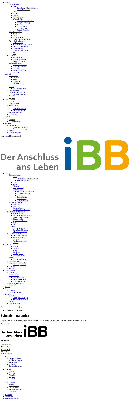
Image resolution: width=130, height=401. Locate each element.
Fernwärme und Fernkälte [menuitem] (25, 21)
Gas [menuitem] (14, 12)
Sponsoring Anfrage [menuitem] (19, 94)
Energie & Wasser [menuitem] (15, 4)
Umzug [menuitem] (11, 101)
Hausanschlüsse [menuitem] (14, 103)
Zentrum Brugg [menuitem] (22, 28)
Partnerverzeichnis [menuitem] (15, 121)
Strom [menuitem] (15, 6)
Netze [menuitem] (15, 35)
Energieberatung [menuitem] (18, 17)
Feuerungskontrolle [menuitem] (19, 110)
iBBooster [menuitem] (8, 123)
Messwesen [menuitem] (16, 34)
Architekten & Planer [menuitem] (20, 70)
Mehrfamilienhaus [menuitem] (19, 57)
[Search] (21, 307)
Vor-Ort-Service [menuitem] (14, 105)
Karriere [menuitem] (11, 87)
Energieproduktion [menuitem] (19, 85)
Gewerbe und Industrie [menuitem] (20, 59)
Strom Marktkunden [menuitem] (23, 10)
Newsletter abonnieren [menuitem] (12, 398)
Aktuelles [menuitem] (12, 96)
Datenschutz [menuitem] (9, 396)
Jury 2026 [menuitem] (12, 131)
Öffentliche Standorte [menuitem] (20, 61)
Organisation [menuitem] (17, 77)
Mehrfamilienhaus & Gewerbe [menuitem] (22, 44)
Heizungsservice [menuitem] (18, 107)
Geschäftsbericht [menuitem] (14, 90)
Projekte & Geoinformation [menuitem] (21, 39)
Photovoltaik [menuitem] (13, 362)
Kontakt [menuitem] (7, 116)
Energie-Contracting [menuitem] (23, 23)
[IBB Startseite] (65, 170)
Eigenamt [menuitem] (20, 24)
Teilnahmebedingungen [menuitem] (20, 129)
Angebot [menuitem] (7, 2)
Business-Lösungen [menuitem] (15, 366)
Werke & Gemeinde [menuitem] (19, 66)
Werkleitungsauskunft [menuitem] (16, 112)
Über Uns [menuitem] (12, 373)
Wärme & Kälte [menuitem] (18, 19)
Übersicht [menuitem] (12, 120)
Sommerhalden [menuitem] (22, 26)
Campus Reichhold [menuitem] (23, 30)
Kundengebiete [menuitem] (18, 83)
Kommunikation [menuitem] (18, 37)
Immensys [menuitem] (16, 72)
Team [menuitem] (15, 79)
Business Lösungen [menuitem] (15, 63)
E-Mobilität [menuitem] (12, 55)
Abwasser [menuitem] (16, 15)
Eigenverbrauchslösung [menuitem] (20, 50)
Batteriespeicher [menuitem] (18, 48)
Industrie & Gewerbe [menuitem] (20, 65)
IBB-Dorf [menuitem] (12, 379)
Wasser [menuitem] (15, 13)
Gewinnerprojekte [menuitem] (15, 132)
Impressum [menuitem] (8, 395)
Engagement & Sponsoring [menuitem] (17, 92)
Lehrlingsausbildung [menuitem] (19, 88)
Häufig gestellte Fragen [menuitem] (20, 127)
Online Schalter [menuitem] (10, 99)
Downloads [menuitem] (12, 114)
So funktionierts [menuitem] (14, 125)
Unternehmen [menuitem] (13, 76)
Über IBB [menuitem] (8, 74)
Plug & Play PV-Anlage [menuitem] (20, 46)
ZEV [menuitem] (14, 52)
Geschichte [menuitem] (16, 81)
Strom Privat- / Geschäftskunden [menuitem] (27, 8)
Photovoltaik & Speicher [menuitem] (17, 41)
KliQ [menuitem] (6, 118)
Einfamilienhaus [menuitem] (18, 43)
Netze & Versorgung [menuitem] (15, 32)
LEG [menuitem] (14, 54)
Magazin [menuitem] (12, 98)
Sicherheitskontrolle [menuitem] (19, 109)
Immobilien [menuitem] (16, 68)
